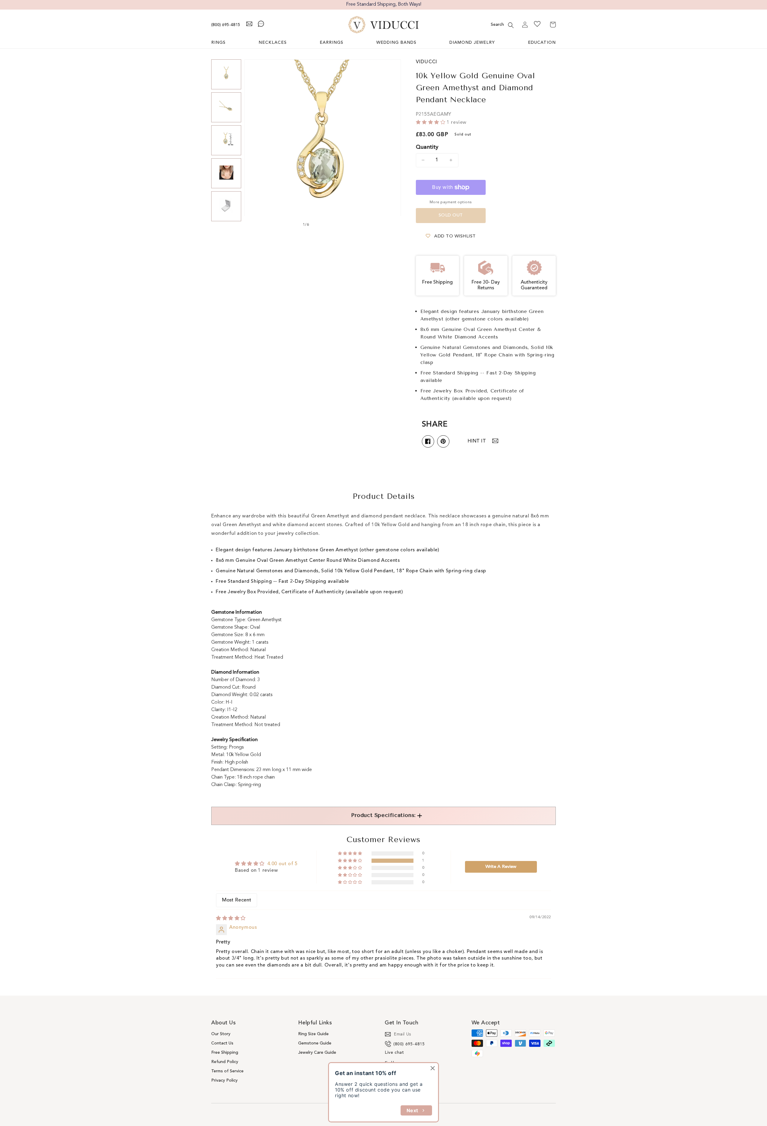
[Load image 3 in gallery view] (226, 140)
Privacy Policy (224, 1080)
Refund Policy (224, 1062)
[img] (231, 918)
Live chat (394, 1052)
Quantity (427, 147)
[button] (511, 25)
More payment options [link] (451, 202)
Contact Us (222, 1043)
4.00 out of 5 (282, 864)
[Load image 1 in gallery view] (226, 74)
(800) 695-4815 (225, 25)
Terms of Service (227, 1071)
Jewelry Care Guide (317, 1052)
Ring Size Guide (313, 1034)
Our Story (220, 1034)
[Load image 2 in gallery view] (226, 107)
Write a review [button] (500, 867)
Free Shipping (224, 1052)
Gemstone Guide (314, 1043)
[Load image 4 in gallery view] (226, 173)
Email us (402, 1034)
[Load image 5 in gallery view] (226, 206)
